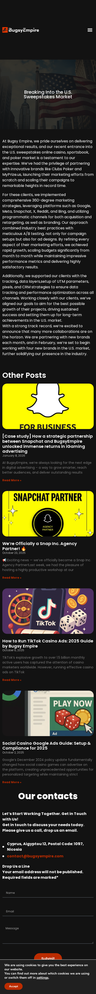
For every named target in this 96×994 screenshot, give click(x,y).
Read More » (11, 480)
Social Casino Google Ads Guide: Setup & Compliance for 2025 (46, 745)
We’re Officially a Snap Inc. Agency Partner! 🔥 (39, 546)
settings (42, 978)
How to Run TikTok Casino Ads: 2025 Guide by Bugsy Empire (47, 643)
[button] (90, 30)
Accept (13, 986)
